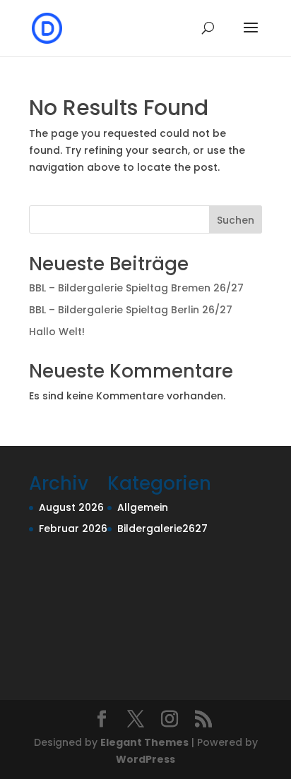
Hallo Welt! (57, 332)
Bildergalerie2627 (162, 528)
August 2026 (71, 507)
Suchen (235, 220)
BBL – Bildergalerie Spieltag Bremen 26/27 (136, 288)
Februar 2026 (73, 528)
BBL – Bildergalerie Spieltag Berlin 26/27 (130, 310)
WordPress (145, 759)
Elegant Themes (144, 742)
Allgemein (142, 507)
